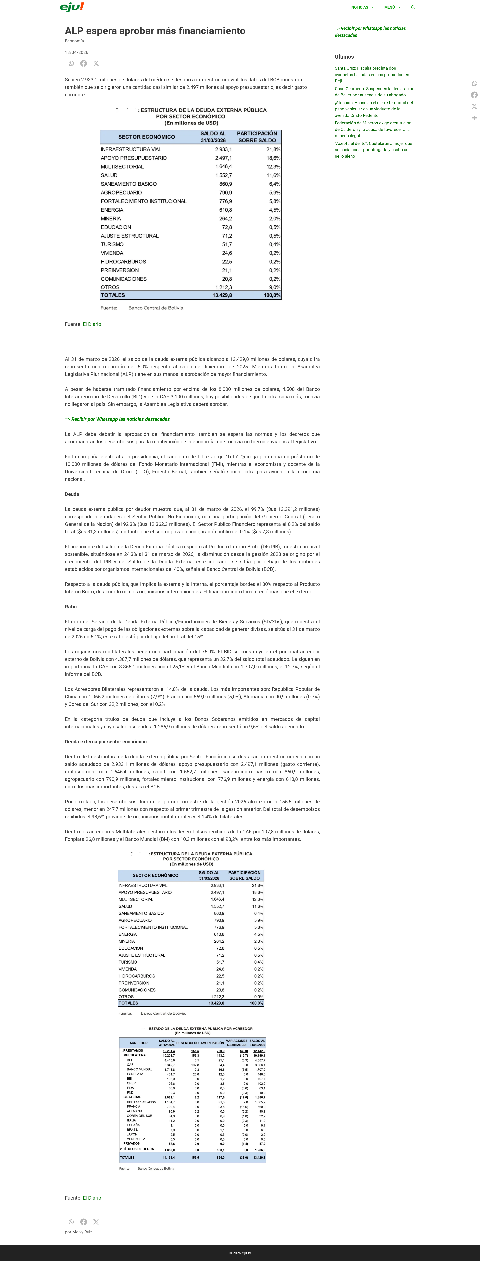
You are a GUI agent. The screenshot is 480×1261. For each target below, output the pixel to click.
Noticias (360, 7)
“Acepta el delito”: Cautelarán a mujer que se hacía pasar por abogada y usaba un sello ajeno (373, 150)
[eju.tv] (73, 7)
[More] (474, 118)
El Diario (92, 324)
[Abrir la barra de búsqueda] (413, 7)
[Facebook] (84, 63)
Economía (74, 41)
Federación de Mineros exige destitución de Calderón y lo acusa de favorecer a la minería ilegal (373, 129)
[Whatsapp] (71, 63)
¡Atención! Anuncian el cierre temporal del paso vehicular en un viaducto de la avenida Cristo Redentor (374, 109)
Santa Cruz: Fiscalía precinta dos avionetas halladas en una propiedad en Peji (372, 75)
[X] (96, 63)
